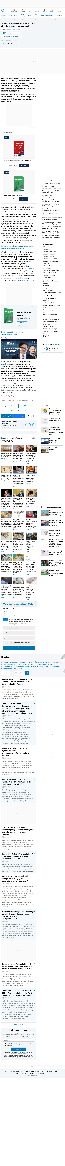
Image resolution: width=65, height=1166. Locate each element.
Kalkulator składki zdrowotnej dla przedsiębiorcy (52, 267)
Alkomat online (47, 277)
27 (52, 348)
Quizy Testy (46, 336)
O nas (4, 1071)
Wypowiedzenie (56, 662)
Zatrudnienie (23, 662)
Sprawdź (21, 324)
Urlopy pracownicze (48, 290)
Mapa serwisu (42, 1073)
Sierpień (58, 344)
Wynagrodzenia (47, 288)
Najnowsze (52, 183)
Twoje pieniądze (35, 15)
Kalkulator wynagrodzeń (49, 251)
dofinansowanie (6, 385)
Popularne (45, 183)
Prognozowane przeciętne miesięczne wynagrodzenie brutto (50, 331)
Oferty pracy (21, 668)
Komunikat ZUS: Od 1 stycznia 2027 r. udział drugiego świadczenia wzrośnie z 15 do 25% (50, 205)
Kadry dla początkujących (8, 668)
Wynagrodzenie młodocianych (51, 319)
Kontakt (24, 1073)
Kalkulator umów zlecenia (50, 256)
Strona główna (4, 19)
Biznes (15, 15)
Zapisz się (18, 1049)
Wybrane (58, 183)
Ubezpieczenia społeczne (8, 664)
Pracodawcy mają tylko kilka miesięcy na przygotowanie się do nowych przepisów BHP (51, 196)
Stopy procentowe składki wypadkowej (50, 299)
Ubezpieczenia (20, 666)
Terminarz (49, 344)
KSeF (62, 15)
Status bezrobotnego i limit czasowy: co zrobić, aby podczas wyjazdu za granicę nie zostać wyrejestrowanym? (51, 214)
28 (54, 348)
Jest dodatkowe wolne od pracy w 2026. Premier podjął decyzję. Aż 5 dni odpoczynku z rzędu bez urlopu (52, 223)
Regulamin (49, 1071)
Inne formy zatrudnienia (33, 666)
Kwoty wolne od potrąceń (50, 302)
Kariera (57, 1071)
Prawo (29, 15)
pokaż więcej (18, 1024)
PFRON (31, 268)
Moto (42, 15)
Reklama (31, 1073)
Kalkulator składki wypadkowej (51, 270)
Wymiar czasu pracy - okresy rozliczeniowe (51, 323)
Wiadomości (17, 19)
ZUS (22, 273)
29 (57, 348)
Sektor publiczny (22, 15)
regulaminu (23, 1043)
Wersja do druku (11, 405)
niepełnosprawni (29, 280)
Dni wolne (44, 405)
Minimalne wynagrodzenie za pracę (51, 311)
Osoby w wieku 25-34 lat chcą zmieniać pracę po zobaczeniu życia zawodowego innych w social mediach (50, 200)
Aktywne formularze (52, 281)
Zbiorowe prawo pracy (7, 666)
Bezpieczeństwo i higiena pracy (52, 292)
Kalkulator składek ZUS (49, 273)
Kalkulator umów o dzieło (50, 258)
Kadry (10, 15)
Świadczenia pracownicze (42, 662)
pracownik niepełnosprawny (21, 400)
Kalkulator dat (46, 249)
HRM (24, 664)
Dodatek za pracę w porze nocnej (50, 316)
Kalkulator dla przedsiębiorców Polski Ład (51, 262)
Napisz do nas (29, 405)
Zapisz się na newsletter (22, 410)
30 (60, 348)
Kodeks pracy (14, 662)
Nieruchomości (49, 15)
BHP (19, 664)
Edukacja (57, 15)
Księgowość (4, 15)
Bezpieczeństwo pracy (52, 666)
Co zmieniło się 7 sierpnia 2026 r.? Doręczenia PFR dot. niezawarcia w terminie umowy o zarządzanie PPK (52, 218)
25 (46, 348)
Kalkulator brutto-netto (49, 254)
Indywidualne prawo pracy (46, 664)
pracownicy (19, 280)
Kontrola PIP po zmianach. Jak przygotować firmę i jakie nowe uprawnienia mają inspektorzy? (51, 209)
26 (49, 348)
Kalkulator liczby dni (48, 247)
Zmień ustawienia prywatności (34, 1071)
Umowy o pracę (47, 285)
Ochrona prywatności (15, 1071)
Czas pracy (46, 283)
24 (44, 348)
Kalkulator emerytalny (49, 275)
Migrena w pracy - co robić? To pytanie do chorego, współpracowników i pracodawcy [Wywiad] (51, 191)
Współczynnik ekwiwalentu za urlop (51, 306)
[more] (32, 400)
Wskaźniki (49, 296)
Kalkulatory (49, 245)
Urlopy (31, 662)
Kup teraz (23, 165)
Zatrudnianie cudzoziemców (51, 507)
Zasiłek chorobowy (48, 326)
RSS (17, 1073)
